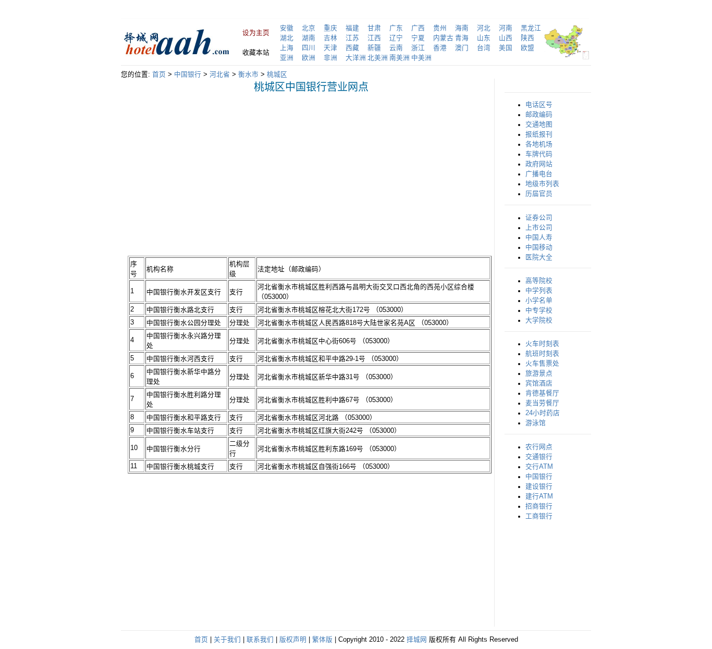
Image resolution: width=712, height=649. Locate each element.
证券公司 (539, 217)
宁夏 (418, 38)
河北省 (220, 74)
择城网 (417, 639)
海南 (462, 28)
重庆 (330, 28)
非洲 (330, 57)
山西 (505, 38)
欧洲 (308, 57)
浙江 (418, 48)
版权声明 (292, 639)
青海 (462, 38)
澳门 (462, 48)
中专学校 (539, 310)
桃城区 (277, 74)
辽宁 (396, 38)
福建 (352, 28)
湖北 (286, 38)
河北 (483, 28)
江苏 (352, 38)
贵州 (440, 28)
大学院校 (539, 320)
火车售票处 (542, 363)
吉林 (330, 38)
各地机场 (539, 144)
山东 (483, 38)
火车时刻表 (542, 343)
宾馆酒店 (539, 383)
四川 (308, 48)
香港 (440, 48)
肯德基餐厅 (542, 393)
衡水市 (248, 74)
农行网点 (539, 447)
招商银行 (539, 506)
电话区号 (539, 104)
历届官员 (539, 193)
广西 (418, 28)
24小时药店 (542, 413)
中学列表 (539, 290)
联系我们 (260, 639)
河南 (505, 28)
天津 (330, 48)
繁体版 (322, 639)
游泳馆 (535, 423)
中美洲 (421, 57)
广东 (396, 28)
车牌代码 (539, 154)
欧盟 (527, 48)
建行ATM (539, 496)
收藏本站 (255, 52)
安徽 (286, 28)
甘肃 (374, 28)
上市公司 (539, 227)
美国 (505, 48)
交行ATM (539, 466)
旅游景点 (539, 373)
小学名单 (539, 300)
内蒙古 (443, 38)
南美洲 (399, 57)
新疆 (374, 48)
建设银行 (539, 486)
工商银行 (539, 516)
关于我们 (227, 639)
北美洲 (377, 57)
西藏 (352, 48)
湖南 (308, 38)
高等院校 (539, 280)
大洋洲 (356, 57)
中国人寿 (539, 237)
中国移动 (539, 247)
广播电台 (539, 174)
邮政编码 (539, 114)
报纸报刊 (539, 134)
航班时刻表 (542, 353)
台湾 (483, 48)
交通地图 (539, 124)
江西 (374, 38)
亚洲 (286, 57)
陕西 (527, 38)
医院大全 (539, 257)
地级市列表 (542, 184)
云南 (396, 48)
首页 (159, 74)
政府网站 (539, 164)
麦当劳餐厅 (542, 403)
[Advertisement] (215, 174)
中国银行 (187, 74)
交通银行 (539, 456)
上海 (286, 48)
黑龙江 (531, 28)
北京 (308, 28)
